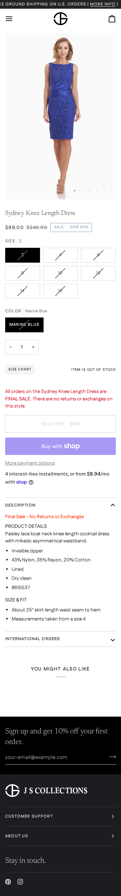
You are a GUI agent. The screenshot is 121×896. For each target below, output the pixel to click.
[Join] (110, 756)
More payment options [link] (30, 463)
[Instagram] (20, 882)
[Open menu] (15, 19)
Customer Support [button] (29, 816)
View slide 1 (74, 190)
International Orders (32, 639)
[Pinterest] (8, 882)
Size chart (19, 369)
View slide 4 (96, 190)
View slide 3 (89, 190)
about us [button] (16, 836)
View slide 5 (104, 190)
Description (20, 505)
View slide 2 (82, 190)
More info (103, 4)
